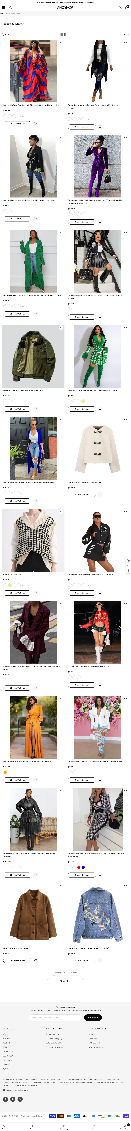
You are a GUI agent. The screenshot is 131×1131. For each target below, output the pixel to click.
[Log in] (120, 7)
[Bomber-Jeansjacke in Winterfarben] (33, 356)
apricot (74, 867)
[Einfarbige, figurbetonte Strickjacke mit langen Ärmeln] (33, 261)
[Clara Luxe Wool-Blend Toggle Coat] (98, 448)
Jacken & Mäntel (15, 13)
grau (19, 306)
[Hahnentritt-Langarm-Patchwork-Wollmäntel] (98, 356)
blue (83, 867)
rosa (79, 401)
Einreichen (93, 1017)
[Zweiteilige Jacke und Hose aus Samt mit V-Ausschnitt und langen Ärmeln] (98, 166)
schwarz (70, 119)
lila (70, 214)
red (79, 867)
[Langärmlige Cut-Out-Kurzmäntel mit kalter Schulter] (98, 727)
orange (5, 772)
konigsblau (5, 493)
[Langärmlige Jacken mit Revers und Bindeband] (33, 166)
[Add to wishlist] (35, 123)
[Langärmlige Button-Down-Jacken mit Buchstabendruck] (98, 261)
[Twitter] (20, 1099)
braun (14, 401)
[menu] (3, 7)
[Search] (10, 7)
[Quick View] (61, 42)
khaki (83, 401)
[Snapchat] (12, 1099)
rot (5, 116)
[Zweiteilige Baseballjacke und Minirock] (98, 540)
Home (2, 13)
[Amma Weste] (33, 540)
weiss (74, 119)
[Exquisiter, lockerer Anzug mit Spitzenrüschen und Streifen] (33, 632)
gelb (14, 116)
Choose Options (17, 124)
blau (19, 116)
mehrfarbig (70, 867)
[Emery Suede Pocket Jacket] (33, 914)
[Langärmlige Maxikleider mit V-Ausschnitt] (33, 727)
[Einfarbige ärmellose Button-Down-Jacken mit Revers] (98, 71)
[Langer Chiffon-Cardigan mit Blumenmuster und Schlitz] (33, 71)
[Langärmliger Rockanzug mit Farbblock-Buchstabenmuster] (98, 819)
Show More (65, 981)
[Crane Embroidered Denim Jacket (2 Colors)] (98, 914)
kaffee (14, 306)
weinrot (10, 680)
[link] (33, 1126)
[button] (62, 34)
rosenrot (14, 493)
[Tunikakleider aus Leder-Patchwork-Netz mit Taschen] (33, 819)
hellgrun (19, 493)
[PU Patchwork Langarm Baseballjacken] (98, 632)
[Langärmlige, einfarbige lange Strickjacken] (33, 448)
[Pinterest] (5, 1099)
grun (10, 116)
